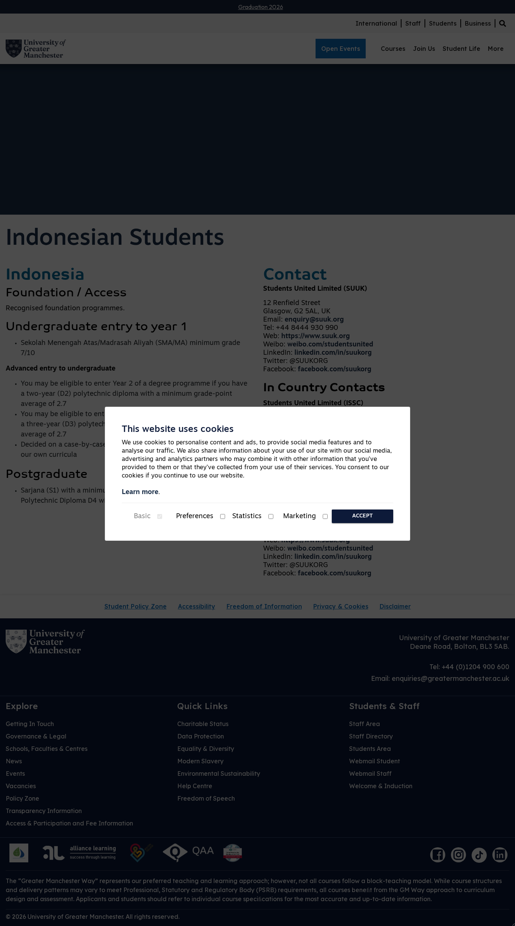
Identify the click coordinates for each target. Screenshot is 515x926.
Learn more (140, 492)
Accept (362, 516)
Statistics (247, 516)
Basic (142, 516)
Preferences (194, 516)
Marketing (299, 516)
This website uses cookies (178, 429)
